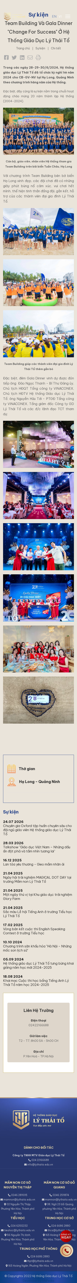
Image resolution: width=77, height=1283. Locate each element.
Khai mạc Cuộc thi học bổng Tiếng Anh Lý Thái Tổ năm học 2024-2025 (36, 983)
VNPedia (48, 1281)
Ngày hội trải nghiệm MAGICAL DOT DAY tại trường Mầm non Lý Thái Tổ (37, 879)
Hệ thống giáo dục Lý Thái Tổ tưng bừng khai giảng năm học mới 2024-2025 (38, 965)
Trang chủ (23, 48)
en (54, 16)
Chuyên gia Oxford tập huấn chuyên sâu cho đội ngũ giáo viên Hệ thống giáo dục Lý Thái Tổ (37, 830)
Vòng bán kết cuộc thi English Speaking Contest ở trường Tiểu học (34, 931)
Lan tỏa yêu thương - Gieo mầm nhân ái (33, 864)
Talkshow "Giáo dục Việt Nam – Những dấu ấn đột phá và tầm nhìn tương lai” (36, 849)
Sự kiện (40, 48)
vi (60, 16)
